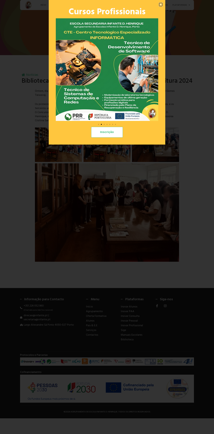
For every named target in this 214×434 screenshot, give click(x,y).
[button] (160, 4)
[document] (107, 217)
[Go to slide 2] (101, 124)
